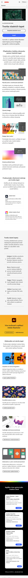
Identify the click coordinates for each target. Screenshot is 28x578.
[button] (19, 2)
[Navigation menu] (2, 2)
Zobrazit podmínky (9, 540)
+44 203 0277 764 (18, 572)
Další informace (20, 332)
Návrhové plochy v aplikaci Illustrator (10, 471)
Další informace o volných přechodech (11, 439)
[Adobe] (6, 2)
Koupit (19, 566)
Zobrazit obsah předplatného (11, 561)
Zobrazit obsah (8, 521)
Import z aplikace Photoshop (9, 377)
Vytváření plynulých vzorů (8, 407)
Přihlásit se (24, 2)
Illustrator (3, 5)
